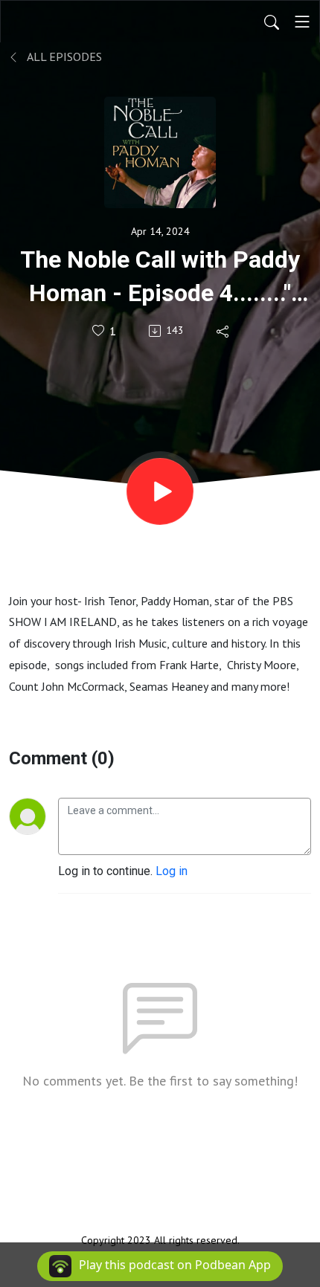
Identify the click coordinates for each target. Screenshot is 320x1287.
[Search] (271, 21)
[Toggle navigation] (302, 21)
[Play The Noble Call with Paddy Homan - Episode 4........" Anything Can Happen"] (160, 491)
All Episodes (63, 56)
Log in (172, 871)
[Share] (223, 331)
